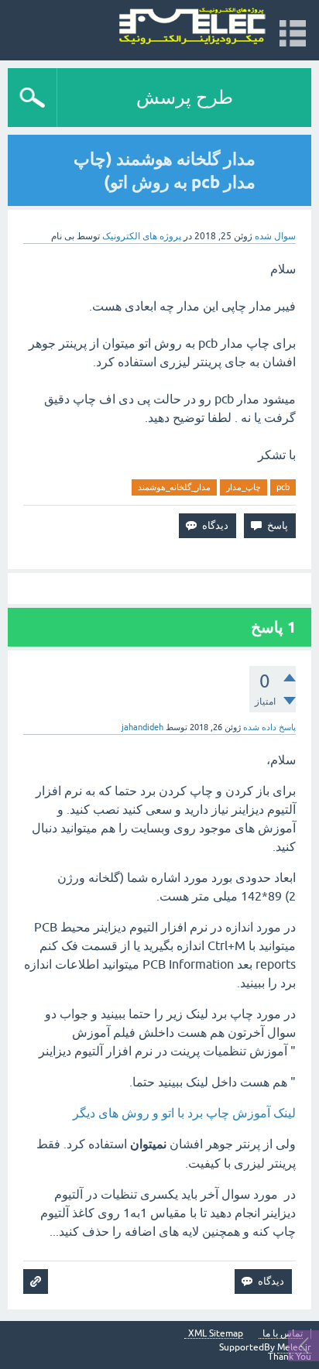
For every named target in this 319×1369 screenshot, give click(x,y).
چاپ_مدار (243, 487)
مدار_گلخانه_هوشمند (174, 487)
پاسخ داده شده (269, 727)
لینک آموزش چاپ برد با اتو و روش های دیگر (184, 1113)
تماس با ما (282, 1334)
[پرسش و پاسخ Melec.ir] (192, 27)
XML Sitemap (215, 1334)
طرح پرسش (184, 97)
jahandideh (142, 727)
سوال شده (275, 236)
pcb (283, 487)
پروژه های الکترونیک (141, 236)
